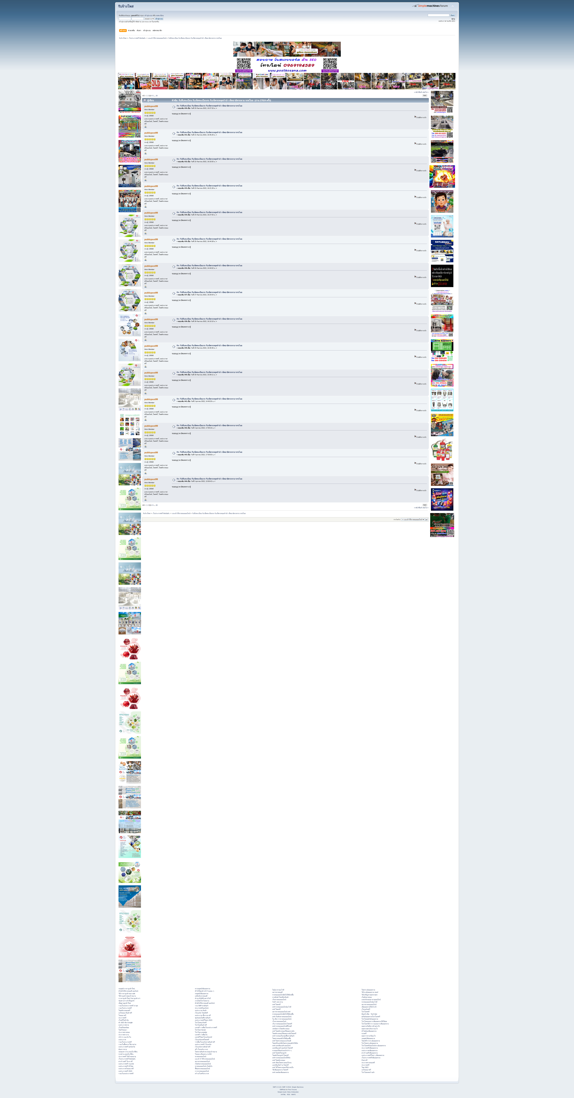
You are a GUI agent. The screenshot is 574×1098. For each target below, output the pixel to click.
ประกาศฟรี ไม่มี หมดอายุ (127, 1056)
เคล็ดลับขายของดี (201, 996)
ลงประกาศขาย (124, 1025)
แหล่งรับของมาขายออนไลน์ (371, 999)
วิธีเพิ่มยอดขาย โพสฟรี (280, 1070)
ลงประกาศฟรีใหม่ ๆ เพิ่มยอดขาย (373, 1055)
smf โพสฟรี (276, 1004)
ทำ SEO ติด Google (126, 1022)
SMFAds (282, 1089)
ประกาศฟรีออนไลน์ (201, 1008)
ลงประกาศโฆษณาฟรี (126, 1068)
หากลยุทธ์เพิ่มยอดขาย (202, 989)
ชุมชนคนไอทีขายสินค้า (203, 1018)
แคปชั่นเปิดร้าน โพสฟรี (280, 1065)
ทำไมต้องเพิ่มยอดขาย (369, 1031)
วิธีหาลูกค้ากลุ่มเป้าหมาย (127, 996)
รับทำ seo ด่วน (277, 1002)
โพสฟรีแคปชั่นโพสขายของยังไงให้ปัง (285, 1043)
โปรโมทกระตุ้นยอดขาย (370, 1043)
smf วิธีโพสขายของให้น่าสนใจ (282, 1067)
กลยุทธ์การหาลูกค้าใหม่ (127, 989)
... (155, 96)
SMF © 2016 (286, 1087)
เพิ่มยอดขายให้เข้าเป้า (369, 1007)
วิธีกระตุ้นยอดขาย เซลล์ (370, 992)
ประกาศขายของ (124, 1032)
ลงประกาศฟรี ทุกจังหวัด (127, 1047)
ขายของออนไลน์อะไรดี (369, 1002)
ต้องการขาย (123, 1049)
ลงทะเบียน (160, 15)
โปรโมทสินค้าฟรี (201, 1025)
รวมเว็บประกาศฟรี (125, 1008)
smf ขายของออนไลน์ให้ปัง (281, 1058)
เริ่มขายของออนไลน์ (279, 999)
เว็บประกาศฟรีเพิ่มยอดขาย (371, 1058)
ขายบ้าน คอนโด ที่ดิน (126, 1054)
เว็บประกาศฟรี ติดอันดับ (127, 1059)
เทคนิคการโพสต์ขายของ (280, 1029)
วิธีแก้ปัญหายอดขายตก (369, 995)
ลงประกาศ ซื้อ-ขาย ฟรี (203, 1015)
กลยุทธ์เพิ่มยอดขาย (201, 993)
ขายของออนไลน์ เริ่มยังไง (203, 1066)
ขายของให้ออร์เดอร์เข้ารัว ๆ (281, 1050)
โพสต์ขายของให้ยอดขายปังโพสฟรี (284, 1033)
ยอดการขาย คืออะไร (369, 1036)
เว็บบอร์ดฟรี (366, 1009)
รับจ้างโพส (126, 6)
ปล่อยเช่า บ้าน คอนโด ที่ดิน (128, 1052)
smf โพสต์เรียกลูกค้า (279, 1053)
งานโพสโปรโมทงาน (202, 1001)
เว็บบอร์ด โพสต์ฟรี (201, 1013)
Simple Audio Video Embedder (288, 1092)
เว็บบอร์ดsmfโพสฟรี (202, 1039)
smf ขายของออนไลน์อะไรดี (281, 1007)
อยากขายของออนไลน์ (202, 1061)
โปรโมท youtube (201, 1032)
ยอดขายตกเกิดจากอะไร (370, 1029)
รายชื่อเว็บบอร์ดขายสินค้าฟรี (205, 1042)
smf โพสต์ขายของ (278, 1060)
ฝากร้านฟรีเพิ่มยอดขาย (370, 1053)
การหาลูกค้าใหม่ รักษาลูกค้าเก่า (129, 998)
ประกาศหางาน (124, 1035)
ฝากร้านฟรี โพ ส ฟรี (126, 1061)
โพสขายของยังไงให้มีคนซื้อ (281, 1038)
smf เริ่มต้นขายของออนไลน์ (281, 1016)
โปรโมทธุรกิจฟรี (201, 1022)
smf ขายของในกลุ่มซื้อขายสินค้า (283, 1036)
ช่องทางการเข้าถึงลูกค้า (127, 1001)
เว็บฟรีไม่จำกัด (124, 1020)
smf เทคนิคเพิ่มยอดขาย (280, 1072)
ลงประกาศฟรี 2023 (125, 1071)
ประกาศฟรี (122, 1018)
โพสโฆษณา (123, 1030)
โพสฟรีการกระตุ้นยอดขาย (371, 1041)
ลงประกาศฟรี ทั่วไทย (126, 1066)
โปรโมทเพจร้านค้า (368, 1072)
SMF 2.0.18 (277, 1087)
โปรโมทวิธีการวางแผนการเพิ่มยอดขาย (375, 1024)
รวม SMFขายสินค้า (202, 1006)
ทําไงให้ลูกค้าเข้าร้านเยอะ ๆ (204, 991)
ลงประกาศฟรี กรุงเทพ (126, 1064)
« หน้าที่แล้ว (418, 92)
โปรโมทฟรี (366, 1012)
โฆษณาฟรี (122, 1015)
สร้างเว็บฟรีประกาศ (202, 1073)
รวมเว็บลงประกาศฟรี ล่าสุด (128, 1006)
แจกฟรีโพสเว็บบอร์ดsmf (203, 1037)
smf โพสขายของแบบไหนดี (281, 1041)
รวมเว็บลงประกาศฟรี (126, 1073)
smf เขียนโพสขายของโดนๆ (281, 1062)
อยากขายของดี (277, 992)
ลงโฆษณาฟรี (366, 1070)
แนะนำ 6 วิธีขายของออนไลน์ (205, 1059)
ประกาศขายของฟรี (368, 1062)
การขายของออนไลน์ (202, 1071)
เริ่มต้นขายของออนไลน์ (203, 1064)
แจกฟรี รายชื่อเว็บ (201, 1035)
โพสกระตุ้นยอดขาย (368, 990)
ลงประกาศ (122, 1039)
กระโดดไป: (397, 519)
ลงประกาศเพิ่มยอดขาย (369, 1050)
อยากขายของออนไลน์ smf (281, 1012)
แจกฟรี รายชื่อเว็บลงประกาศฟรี (206, 1027)
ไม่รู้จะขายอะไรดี (278, 990)
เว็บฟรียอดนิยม (124, 1027)
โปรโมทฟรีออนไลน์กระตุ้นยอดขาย (374, 1045)
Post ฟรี (364, 1060)
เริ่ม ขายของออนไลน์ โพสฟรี (282, 1024)
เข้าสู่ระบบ (148, 15)
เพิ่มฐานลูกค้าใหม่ (125, 1003)
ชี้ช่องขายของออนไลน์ (202, 1068)
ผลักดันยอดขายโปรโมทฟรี (371, 1016)
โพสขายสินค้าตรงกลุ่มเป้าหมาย (206, 1052)
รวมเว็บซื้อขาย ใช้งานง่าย (127, 1044)
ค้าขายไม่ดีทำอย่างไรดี (203, 998)
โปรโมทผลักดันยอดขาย (370, 1019)
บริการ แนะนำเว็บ (125, 1037)
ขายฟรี (364, 1033)
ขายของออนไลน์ (200, 1056)
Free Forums (292, 1089)
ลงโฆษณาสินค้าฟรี (125, 1013)
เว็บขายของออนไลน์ (279, 1021)
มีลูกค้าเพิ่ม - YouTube (369, 1014)
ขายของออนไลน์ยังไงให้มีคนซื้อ (283, 995)
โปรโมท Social (200, 1030)
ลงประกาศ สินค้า (201, 1010)
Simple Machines (297, 1087)
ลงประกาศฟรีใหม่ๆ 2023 (203, 1020)
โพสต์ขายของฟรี (124, 1010)
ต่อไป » (425, 92)
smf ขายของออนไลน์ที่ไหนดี (282, 1026)
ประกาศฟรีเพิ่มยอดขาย (370, 1048)
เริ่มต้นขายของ (367, 997)
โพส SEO (365, 1067)
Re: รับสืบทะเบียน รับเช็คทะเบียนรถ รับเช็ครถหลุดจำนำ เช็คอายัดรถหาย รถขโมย (209, 106)
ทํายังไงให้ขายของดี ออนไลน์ (128, 991)
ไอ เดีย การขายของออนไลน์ (281, 1019)
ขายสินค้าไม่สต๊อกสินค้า (280, 997)
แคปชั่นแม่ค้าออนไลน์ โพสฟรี (282, 1048)
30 (157, 96)
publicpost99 (151, 106)
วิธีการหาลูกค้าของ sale (127, 993)
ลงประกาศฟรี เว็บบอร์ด (203, 1044)
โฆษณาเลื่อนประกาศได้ (203, 1054)
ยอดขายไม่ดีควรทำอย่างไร (371, 1026)
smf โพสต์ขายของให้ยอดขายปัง (283, 1031)
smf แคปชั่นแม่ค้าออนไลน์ (281, 1045)
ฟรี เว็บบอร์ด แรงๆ (201, 1049)
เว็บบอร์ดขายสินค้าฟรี (202, 1047)
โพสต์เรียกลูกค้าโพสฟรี (280, 1055)
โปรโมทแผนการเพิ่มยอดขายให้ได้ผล (374, 1021)
